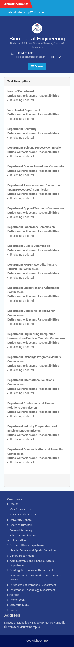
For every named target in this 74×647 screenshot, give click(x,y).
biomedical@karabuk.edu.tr (30, 56)
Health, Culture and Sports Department (34, 550)
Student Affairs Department (27, 545)
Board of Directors (21, 525)
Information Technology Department (32, 590)
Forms (14, 610)
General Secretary (21, 530)
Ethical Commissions (23, 535)
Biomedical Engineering (37, 38)
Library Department (22, 555)
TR (52, 56)
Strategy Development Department (31, 570)
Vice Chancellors (20, 509)
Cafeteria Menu (19, 604)
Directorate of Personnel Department (33, 584)
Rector (14, 504)
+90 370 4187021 (25, 53)
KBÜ (45, 640)
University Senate (21, 519)
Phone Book (17, 599)
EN (60, 56)
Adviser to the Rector (23, 514)
